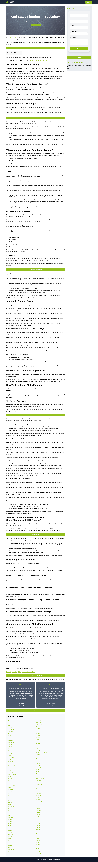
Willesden (38, 761)
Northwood (38, 853)
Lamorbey (10, 800)
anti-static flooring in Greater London (38, 60)
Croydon (10, 744)
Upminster (38, 827)
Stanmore (38, 842)
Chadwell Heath (40, 788)
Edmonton (38, 799)
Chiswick (38, 739)
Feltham (38, 821)
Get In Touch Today (35, 48)
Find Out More (35, 415)
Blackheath (10, 740)
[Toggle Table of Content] (19, 53)
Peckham (10, 735)
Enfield (38, 831)
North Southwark (12, 774)
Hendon (38, 786)
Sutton (9, 808)
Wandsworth (11, 789)
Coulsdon (10, 830)
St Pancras (10, 834)
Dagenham (38, 780)
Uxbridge (38, 851)
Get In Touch (79, 57)
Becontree (38, 769)
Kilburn (38, 735)
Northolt (38, 829)
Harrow (38, 825)
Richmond (38, 754)
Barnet (37, 836)
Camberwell (11, 742)
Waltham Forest (40, 778)
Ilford (37, 748)
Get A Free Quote (36, 710)
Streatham (10, 731)
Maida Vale (39, 722)
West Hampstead (40, 746)
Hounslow (38, 793)
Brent (37, 782)
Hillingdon (38, 844)
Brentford (38, 765)
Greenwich (10, 746)
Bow (9, 815)
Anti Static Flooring (12, 37)
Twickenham (39, 771)
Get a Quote (34, 25)
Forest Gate (39, 720)
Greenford (38, 810)
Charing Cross (11, 791)
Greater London (11, 772)
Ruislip (38, 848)
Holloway (38, 731)
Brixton (9, 733)
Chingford (38, 806)
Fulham (10, 819)
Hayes (37, 838)
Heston (38, 812)
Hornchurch (39, 818)
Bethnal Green (11, 806)
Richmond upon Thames (42, 756)
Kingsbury (38, 803)
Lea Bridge (38, 728)
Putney (9, 813)
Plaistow (10, 823)
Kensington (10, 825)
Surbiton (38, 750)
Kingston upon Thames (41, 752)
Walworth (10, 750)
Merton (9, 768)
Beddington (10, 753)
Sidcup (9, 795)
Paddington (10, 832)
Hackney (10, 838)
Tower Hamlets (11, 785)
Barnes (9, 851)
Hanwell (38, 791)
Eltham (9, 759)
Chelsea (10, 793)
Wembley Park (39, 801)
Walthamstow (39, 767)
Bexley (9, 847)
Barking (38, 733)
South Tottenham (40, 743)
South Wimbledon (12, 778)
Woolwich (10, 798)
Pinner (37, 846)
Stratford (10, 840)
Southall (38, 816)
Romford (38, 814)
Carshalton (10, 783)
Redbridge (38, 758)
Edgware (38, 833)
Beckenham (14, 671)
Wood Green (39, 776)
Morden (10, 787)
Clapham (10, 748)
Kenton (38, 823)
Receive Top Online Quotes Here (35, 269)
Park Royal (38, 773)
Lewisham (24, 671)
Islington (10, 828)
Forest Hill (8, 671)
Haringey (38, 763)
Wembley (38, 795)
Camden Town (11, 843)
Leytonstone (39, 741)
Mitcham (10, 763)
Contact (88, 2)
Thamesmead (39, 726)
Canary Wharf (11, 765)
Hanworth (38, 808)
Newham (10, 836)
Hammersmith (11, 849)
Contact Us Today (36, 534)
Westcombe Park (12, 761)
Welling (10, 810)
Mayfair (9, 804)
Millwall (10, 755)
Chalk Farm (39, 724)
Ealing (37, 797)
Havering (38, 840)
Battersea (10, 776)
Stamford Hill (39, 737)
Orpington (10, 817)
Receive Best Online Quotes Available (35, 118)
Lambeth (10, 738)
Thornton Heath (31, 671)
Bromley (10, 802)
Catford (19, 671)
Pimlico (9, 770)
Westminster (11, 780)
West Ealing (39, 784)
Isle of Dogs (11, 757)
